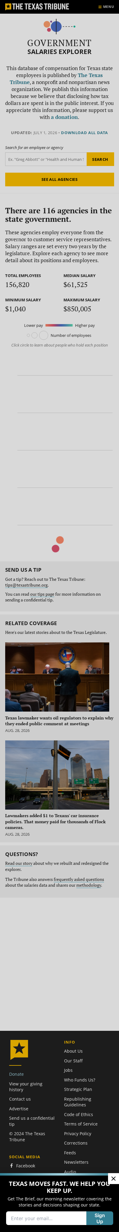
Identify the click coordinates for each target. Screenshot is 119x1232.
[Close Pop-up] (113, 1178)
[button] (59, 616)
